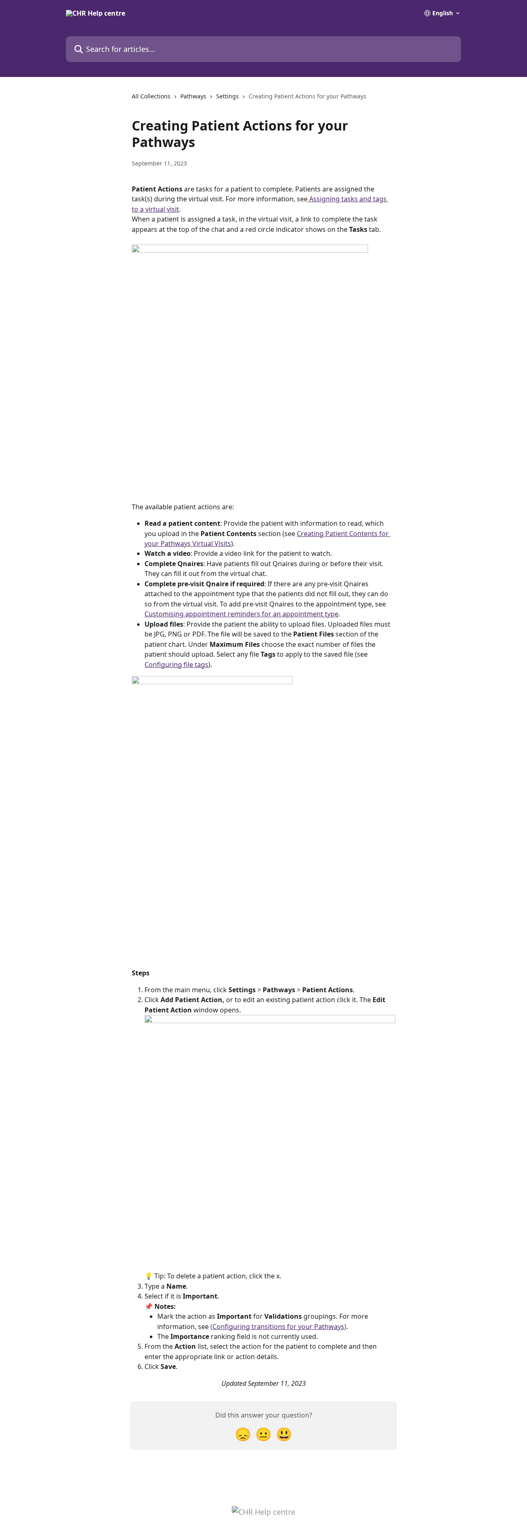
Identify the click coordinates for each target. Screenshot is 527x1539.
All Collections (151, 96)
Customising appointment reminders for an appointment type (241, 613)
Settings (227, 96)
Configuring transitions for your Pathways (278, 1326)
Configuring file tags (176, 664)
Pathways (193, 96)
